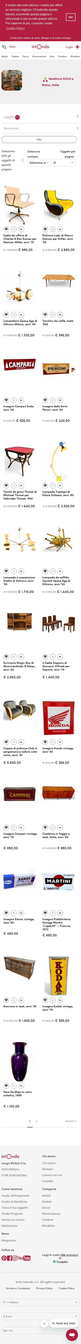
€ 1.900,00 (10, 335)
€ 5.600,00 (12, 762)
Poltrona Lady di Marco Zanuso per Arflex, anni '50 (57, 238)
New (12, 46)
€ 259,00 (62, 762)
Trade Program (12, 1213)
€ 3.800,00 (49, 250)
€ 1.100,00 (11, 1106)
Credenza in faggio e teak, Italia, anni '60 (56, 835)
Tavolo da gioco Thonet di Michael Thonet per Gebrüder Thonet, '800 (20, 495)
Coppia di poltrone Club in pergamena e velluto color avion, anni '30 (20, 751)
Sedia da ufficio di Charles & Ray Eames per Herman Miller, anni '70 (19, 238)
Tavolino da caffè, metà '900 (57, 322)
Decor (25, 56)
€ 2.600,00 (10, 1021)
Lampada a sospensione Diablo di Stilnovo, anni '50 (19, 580)
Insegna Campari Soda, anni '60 (18, 408)
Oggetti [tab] (11, 117)
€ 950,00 (10, 847)
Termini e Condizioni (18, 1288)
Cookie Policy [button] (15, 28)
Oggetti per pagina (67, 153)
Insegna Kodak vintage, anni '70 (57, 1008)
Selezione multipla (34, 153)
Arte (52, 56)
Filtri (39, 139)
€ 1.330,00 (26, 335)
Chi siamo (49, 1163)
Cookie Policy (66, 1288)
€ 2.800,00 (49, 506)
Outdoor (62, 56)
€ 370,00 (48, 763)
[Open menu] (4, 47)
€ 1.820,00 (26, 1020)
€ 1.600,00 (10, 506)
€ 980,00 (25, 249)
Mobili (5, 56)
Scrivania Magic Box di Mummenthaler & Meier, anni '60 (19, 666)
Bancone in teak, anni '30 (19, 1006)
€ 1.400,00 (10, 250)
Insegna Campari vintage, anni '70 (20, 835)
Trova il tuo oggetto (15, 1207)
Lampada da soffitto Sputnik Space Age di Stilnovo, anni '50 (56, 580)
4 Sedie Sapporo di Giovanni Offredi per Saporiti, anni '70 (56, 666)
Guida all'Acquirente (16, 1195)
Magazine (9, 1240)
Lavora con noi (52, 1175)
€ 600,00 (48, 421)
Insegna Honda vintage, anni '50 (58, 750)
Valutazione (10, 1225)
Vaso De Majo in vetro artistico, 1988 (17, 1093)
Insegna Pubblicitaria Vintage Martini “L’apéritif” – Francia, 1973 (56, 924)
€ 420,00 (62, 420)
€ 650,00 (49, 935)
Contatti (47, 1181)
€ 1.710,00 (26, 591)
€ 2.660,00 (66, 249)
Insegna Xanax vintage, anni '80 (18, 920)
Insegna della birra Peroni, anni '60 (54, 408)
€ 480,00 (10, 933)
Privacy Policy (44, 1288)
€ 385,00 (62, 335)
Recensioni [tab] (11, 128)
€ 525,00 (23, 420)
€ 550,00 (48, 335)
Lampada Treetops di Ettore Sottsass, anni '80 (58, 493)
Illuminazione (39, 56)
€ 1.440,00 (26, 505)
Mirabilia (75, 56)
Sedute (15, 56)
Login (69, 47)
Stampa (47, 1169)
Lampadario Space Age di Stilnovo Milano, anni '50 (20, 322)
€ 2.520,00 (65, 505)
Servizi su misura (13, 1219)
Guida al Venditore (14, 1201)
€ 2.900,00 (12, 677)
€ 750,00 (9, 421)
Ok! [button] (71, 17)
